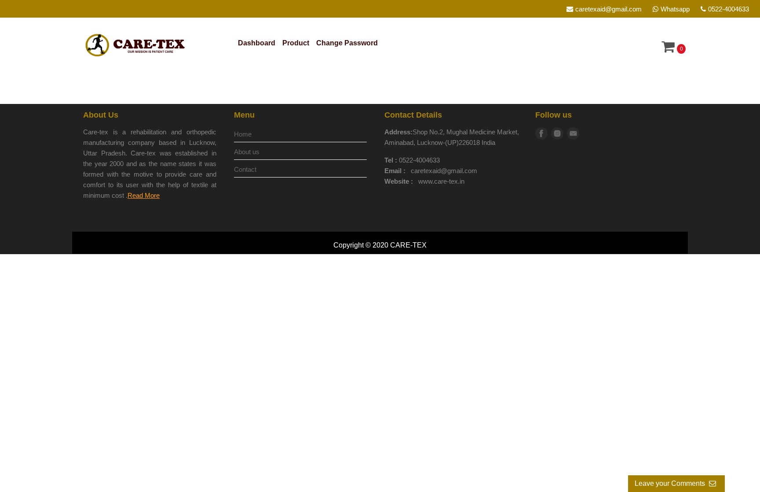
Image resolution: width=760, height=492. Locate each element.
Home (243, 134)
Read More (144, 195)
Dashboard (256, 43)
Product (295, 43)
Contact (245, 169)
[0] (668, 49)
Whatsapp (675, 9)
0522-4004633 (728, 9)
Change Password (347, 43)
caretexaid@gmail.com (608, 9)
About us (246, 151)
